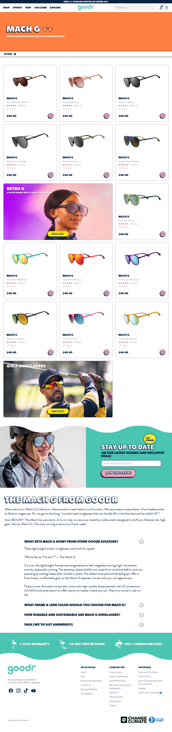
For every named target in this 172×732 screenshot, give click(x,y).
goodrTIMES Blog (118, 680)
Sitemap (142, 688)
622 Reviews (21, 283)
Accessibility (86, 693)
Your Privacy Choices (148, 692)
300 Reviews (133, 283)
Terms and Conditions (148, 672)
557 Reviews (133, 165)
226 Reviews (77, 105)
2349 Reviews (21, 105)
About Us (114, 692)
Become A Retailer (89, 689)
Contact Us (86, 685)
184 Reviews (133, 342)
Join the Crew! (118, 473)
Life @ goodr (115, 701)
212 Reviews (21, 342)
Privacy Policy (144, 676)
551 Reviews (77, 165)
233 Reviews (77, 342)
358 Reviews (77, 283)
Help (83, 676)
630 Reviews (133, 224)
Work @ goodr (116, 696)
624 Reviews (21, 165)
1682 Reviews (133, 105)
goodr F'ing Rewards (119, 676)
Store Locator (116, 672)
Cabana (113, 705)
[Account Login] (161, 7)
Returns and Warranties (91, 680)
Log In (83, 672)
